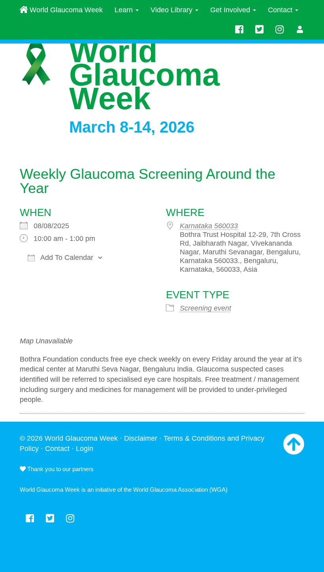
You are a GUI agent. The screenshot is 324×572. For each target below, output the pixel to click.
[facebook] (239, 30)
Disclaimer (140, 438)
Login (84, 449)
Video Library (172, 10)
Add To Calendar (66, 257)
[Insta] (279, 30)
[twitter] (259, 30)
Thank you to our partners (60, 469)
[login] (300, 30)
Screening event (205, 308)
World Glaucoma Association (170, 489)
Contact (281, 10)
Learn (125, 10)
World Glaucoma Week (65, 10)
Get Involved (231, 10)
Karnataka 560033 (209, 226)
